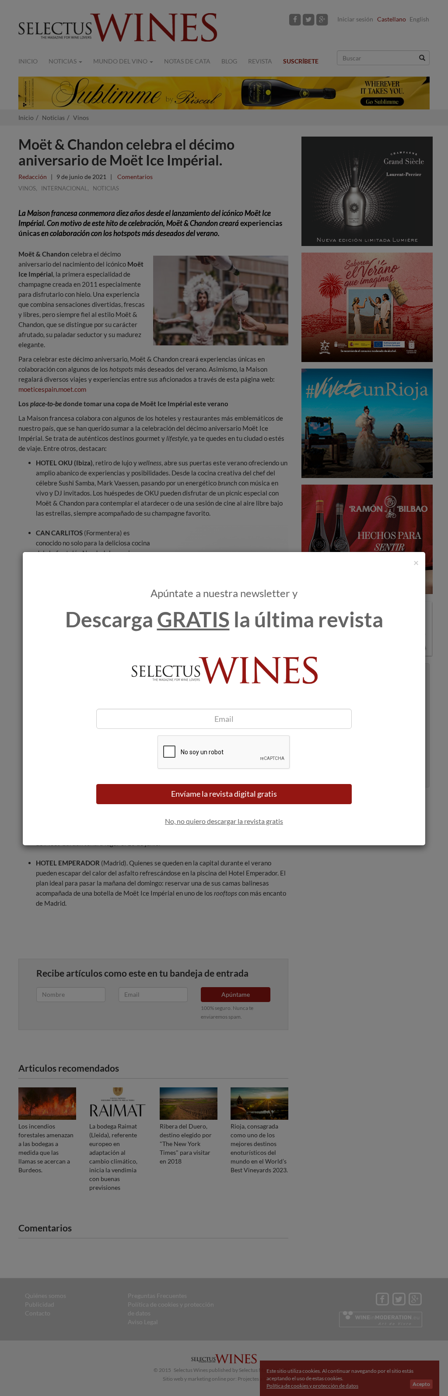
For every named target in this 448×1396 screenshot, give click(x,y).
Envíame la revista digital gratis (224, 793)
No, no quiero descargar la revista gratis (224, 821)
